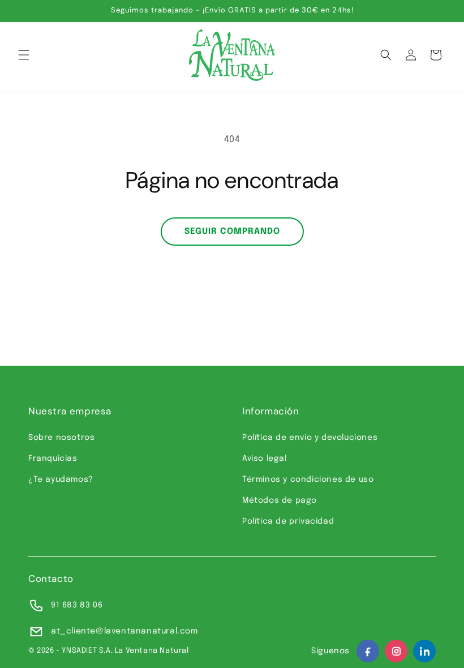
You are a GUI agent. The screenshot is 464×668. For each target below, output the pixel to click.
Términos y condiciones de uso (307, 479)
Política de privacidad (288, 521)
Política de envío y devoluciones (309, 438)
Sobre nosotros (61, 438)
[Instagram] (396, 651)
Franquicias (53, 459)
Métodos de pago (279, 500)
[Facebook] (367, 651)
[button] (23, 54)
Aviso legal (264, 459)
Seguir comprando (232, 231)
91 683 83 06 (76, 605)
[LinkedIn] (424, 651)
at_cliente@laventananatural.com (124, 631)
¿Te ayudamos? (60, 479)
